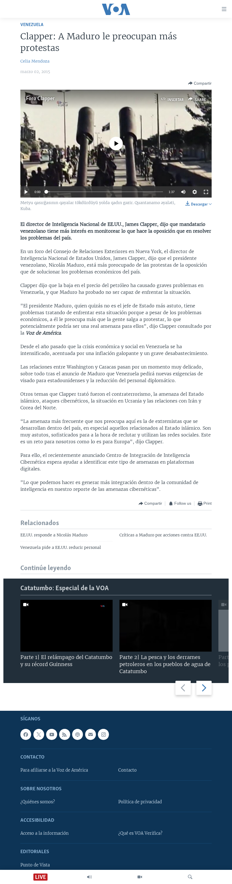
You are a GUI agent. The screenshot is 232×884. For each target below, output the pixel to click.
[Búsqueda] (190, 877)
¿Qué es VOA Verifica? (140, 833)
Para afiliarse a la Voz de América (54, 770)
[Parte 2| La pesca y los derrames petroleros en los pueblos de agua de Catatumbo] (165, 626)
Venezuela (31, 24)
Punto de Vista (35, 865)
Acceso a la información (44, 833)
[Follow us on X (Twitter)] (38, 734)
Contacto (127, 770)
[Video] (139, 877)
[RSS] (64, 734)
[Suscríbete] (90, 734)
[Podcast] (77, 734)
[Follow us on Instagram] (103, 734)
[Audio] (89, 877)
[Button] (200, 83)
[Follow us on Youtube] (51, 734)
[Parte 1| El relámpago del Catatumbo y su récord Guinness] (66, 626)
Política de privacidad (140, 801)
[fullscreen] (206, 192)
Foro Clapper (40, 99)
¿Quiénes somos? (37, 801)
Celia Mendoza (35, 61)
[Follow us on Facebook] (25, 734)
